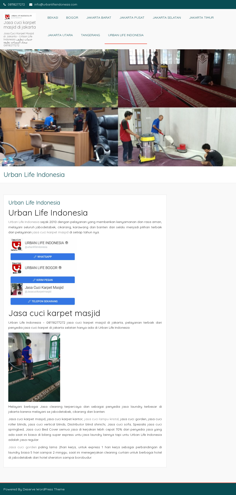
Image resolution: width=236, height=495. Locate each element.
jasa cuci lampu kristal (101, 419)
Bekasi (52, 17)
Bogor (72, 17)
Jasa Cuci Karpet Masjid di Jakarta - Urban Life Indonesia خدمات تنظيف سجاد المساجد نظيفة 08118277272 (18, 39)
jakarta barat (98, 17)
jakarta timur (201, 17)
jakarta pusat (132, 17)
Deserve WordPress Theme (44, 489)
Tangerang (90, 35)
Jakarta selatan (167, 17)
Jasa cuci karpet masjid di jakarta (19, 25)
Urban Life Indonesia (126, 35)
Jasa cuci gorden (22, 447)
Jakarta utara (60, 35)
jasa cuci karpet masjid (50, 232)
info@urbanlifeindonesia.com (55, 4)
